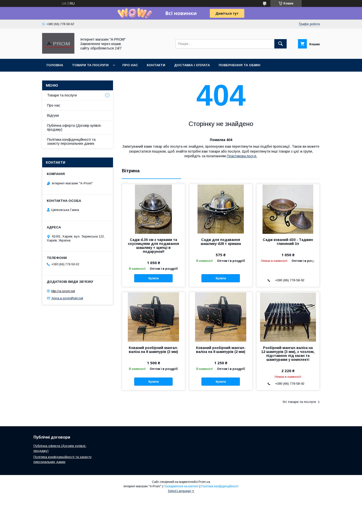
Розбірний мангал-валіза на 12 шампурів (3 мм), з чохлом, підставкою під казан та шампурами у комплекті (287, 354)
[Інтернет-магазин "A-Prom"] (58, 52)
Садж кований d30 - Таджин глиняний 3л (288, 242)
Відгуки (53, 115)
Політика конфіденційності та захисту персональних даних (71, 141)
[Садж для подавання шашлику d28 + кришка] (220, 208)
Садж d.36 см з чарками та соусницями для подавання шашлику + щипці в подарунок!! (153, 245)
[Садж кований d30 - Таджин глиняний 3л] (288, 208)
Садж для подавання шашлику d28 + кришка (221, 242)
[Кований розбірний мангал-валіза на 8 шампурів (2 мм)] (220, 316)
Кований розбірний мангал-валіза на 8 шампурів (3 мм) (153, 350)
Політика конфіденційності (219, 486)
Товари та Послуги (90, 65)
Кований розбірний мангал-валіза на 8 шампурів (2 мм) (221, 350)
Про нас (53, 105)
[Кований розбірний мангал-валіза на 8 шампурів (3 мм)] (153, 316)
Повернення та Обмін (239, 65)
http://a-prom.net (63, 291)
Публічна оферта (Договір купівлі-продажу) (74, 127)
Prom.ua (204, 482)
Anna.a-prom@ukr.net (67, 298)
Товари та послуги (62, 95)
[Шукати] (280, 43)
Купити (153, 278)
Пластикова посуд (241, 156)
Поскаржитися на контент (181, 486)
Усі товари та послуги (299, 402)
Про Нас (130, 65)
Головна (55, 65)
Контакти (156, 65)
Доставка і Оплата (192, 65)
